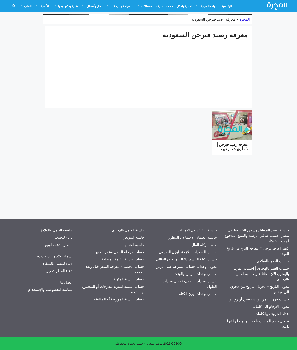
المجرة (244, 19)
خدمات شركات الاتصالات (157, 6)
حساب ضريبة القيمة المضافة (122, 259)
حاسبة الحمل (134, 244)
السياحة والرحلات (121, 6)
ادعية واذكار (184, 6)
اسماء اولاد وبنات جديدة (54, 256)
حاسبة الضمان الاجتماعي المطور (192, 237)
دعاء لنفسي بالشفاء (57, 263)
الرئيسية (226, 6)
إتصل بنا (66, 282)
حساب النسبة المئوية (128, 279)
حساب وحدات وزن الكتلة (198, 294)
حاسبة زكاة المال (204, 244)
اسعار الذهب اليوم (58, 244)
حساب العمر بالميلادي (272, 261)
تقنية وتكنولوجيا (68, 6)
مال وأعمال (94, 6)
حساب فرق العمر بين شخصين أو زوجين (259, 299)
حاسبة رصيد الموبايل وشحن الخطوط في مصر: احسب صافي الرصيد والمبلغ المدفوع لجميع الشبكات (257, 235)
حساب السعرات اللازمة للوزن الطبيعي (188, 252)
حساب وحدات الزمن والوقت (195, 274)
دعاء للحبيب (63, 237)
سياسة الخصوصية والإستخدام (50, 289)
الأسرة (45, 6)
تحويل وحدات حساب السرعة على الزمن (186, 266)
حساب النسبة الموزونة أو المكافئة (119, 299)
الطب (28, 6)
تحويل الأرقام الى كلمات (270, 306)
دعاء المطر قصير (59, 271)
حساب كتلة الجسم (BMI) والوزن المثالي (186, 259)
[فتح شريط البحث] (13, 6)
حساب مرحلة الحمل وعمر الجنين (119, 252)
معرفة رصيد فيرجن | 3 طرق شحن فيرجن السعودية (232, 148)
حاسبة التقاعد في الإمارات (197, 230)
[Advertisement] (148, 71)
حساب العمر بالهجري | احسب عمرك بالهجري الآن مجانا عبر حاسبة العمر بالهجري (261, 273)
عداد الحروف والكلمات (272, 314)
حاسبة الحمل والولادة (56, 230)
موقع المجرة (154, 343)
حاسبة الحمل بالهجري (128, 230)
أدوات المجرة (209, 6)
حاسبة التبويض (133, 237)
